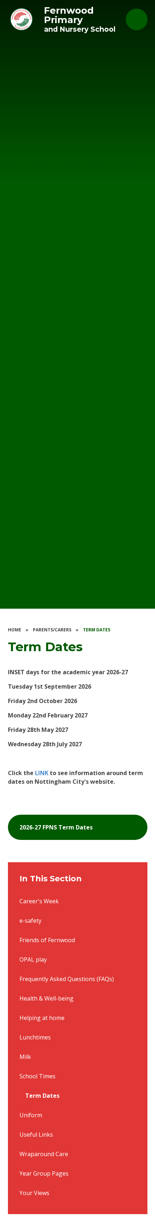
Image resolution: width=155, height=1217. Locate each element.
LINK (42, 773)
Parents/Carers (52, 630)
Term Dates (96, 630)
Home (14, 630)
